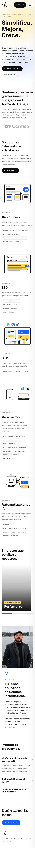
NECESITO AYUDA (11, 68)
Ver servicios (10, 74)
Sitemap (5, 838)
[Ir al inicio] (5, 5)
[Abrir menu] (30, 5)
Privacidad (26, 838)
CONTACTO (6, 841)
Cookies (15, 838)
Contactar (20, 5)
